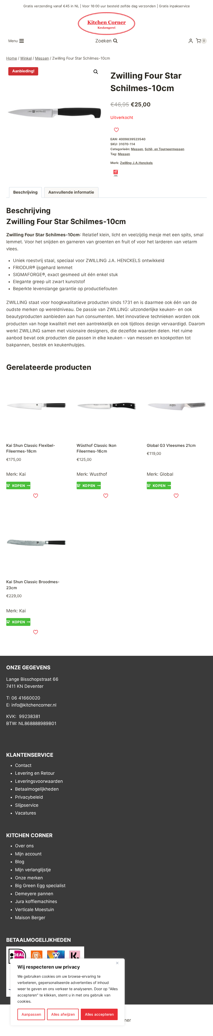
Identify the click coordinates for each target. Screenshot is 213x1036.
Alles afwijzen (63, 1014)
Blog (19, 861)
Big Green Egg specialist (40, 885)
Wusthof (98, 474)
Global (166, 474)
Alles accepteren (99, 1014)
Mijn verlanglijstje (33, 869)
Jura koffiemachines (36, 901)
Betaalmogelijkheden (37, 789)
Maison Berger (30, 917)
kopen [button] (18, 486)
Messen (137, 149)
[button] (96, 72)
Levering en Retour (35, 773)
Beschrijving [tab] (25, 192)
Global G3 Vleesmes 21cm (171, 445)
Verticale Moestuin (34, 909)
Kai (22, 474)
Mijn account (28, 853)
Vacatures (25, 813)
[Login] (190, 41)
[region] (67, 992)
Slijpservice (26, 805)
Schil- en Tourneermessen (164, 149)
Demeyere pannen (34, 893)
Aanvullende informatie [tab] (71, 192)
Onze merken (29, 877)
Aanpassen (31, 1014)
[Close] (119, 963)
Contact (23, 765)
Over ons (24, 845)
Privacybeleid (29, 797)
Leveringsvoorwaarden (39, 781)
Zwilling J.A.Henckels (136, 163)
